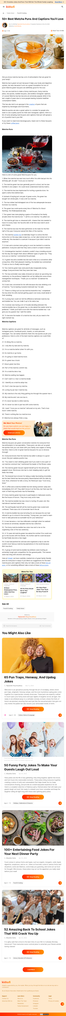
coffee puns (15, 123)
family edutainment (23, 1006)
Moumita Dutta (11, 773)
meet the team (22, 1001)
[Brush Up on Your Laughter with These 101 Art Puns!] (27, 577)
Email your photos (14, 433)
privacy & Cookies (53, 1001)
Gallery (8, 67)
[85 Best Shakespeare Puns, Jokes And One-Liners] (11, 577)
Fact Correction (46, 626)
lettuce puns (44, 565)
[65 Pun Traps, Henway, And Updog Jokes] (33, 655)
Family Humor (10, 13)
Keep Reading (34, 709)
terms (50, 998)
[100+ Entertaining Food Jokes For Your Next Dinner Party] (33, 827)
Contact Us (5, 998)
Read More (58, 2)
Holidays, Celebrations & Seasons (23, 803)
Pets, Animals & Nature (42, 584)
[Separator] (62, 1004)
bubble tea (17, 235)
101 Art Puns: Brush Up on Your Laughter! (26, 590)
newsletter (21, 1003)
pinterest (35, 1001)
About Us (20, 998)
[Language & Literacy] (5, 715)
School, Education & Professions (22, 958)
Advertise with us (7, 1001)
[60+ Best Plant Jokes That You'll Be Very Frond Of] (43, 577)
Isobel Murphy (17, 26)
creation (32, 104)
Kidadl (4, 13)
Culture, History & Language (9, 584)
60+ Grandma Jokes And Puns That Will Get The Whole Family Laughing (28, 2)
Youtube (35, 1008)
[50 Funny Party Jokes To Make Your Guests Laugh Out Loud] (33, 739)
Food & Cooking (8, 608)
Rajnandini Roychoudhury (23, 24)
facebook (36, 998)
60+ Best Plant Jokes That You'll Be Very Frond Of (42, 589)
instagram (35, 1003)
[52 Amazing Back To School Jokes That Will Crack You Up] (33, 907)
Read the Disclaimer (11, 626)
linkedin (35, 1006)
